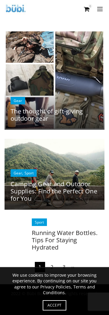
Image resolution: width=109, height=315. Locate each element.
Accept (55, 305)
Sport (29, 173)
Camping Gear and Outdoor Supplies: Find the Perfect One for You (54, 191)
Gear (18, 100)
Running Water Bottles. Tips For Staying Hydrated (65, 240)
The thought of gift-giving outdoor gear (47, 114)
